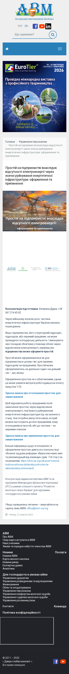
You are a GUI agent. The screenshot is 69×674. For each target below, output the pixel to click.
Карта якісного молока (16, 559)
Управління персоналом (33, 141)
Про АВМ (8, 536)
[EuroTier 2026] (34, 96)
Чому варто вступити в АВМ (19, 540)
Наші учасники (11, 543)
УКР (20, 26)
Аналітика (9, 568)
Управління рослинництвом (19, 600)
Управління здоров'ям (16, 578)
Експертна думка (12, 565)
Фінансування (11, 584)
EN (26, 26)
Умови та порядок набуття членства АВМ (27, 546)
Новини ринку (11, 562)
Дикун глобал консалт (17, 661)
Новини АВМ (10, 555)
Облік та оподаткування (17, 587)
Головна (10, 141)
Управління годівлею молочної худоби (25, 597)
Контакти (8, 606)
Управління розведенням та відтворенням (28, 581)
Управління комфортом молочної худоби (26, 594)
